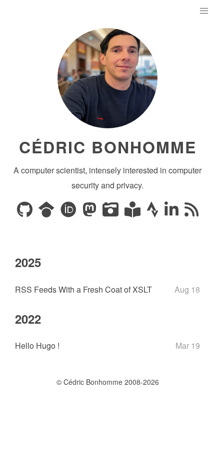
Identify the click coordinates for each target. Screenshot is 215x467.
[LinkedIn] (172, 212)
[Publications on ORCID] (69, 212)
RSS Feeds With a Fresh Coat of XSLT (83, 289)
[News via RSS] (191, 212)
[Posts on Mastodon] (90, 212)
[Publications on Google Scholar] (47, 212)
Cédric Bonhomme (107, 146)
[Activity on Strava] (153, 212)
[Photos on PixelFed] (111, 212)
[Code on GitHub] (25, 212)
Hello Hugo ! (37, 345)
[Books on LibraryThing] (133, 212)
